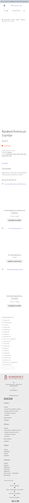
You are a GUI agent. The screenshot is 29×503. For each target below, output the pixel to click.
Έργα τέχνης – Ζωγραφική (11, 473)
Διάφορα (22, 19)
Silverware (6, 336)
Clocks (5, 325)
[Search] (7, 10)
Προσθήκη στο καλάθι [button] (15, 220)
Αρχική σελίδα (7, 19)
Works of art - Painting (9, 339)
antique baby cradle (11, 154)
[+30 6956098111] (13, 388)
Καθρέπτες (7, 360)
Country (6, 327)
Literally (6, 332)
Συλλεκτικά (7, 467)
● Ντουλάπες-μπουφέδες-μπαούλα (12, 409)
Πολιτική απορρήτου (14, 497)
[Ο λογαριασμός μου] (10, 10)
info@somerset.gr (13, 395)
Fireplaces (6, 329)
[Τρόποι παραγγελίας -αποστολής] (14, 487)
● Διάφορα (6, 415)
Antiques (6, 320)
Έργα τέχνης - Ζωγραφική (10, 362)
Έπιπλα (17, 19)
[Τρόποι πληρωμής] (14, 483)
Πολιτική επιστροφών (14, 493)
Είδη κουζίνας (7, 417)
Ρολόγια (6, 350)
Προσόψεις (7, 451)
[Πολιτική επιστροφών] (14, 491)
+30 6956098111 (14, 390)
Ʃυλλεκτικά (7, 355)
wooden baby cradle (6, 155)
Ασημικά (6, 353)
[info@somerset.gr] (13, 393)
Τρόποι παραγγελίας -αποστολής (14, 489)
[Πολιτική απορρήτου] (14, 495)
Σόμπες (6, 453)
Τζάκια (6, 348)
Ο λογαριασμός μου (16, 10)
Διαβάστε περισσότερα (14, 261)
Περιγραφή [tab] (5, 163)
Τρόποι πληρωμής (14, 485)
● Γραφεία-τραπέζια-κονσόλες (11, 411)
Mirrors (6, 334)
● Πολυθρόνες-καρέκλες (10, 413)
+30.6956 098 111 (17, 8)
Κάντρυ (13, 19)
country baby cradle (21, 154)
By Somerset (7, 322)
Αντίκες (6, 343)
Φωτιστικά (7, 341)
